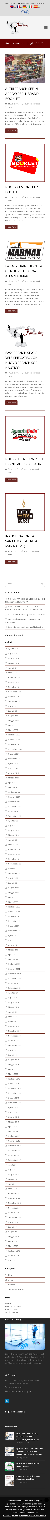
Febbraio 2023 (14, 849)
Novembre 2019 (14, 1036)
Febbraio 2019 (14, 1079)
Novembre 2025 (14, 691)
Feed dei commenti (13, 1309)
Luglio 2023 (12, 825)
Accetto (7, 1515)
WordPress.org (11, 1312)
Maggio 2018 (13, 1122)
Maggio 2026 (13, 663)
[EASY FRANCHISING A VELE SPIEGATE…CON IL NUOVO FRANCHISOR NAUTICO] (25, 346)
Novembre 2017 (14, 1150)
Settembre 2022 (14, 873)
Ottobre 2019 (13, 1040)
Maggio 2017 (13, 1179)
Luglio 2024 (12, 768)
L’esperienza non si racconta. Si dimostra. (25, 627)
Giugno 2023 (13, 830)
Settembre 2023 (14, 816)
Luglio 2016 (12, 1227)
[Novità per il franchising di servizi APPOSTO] (9, 1467)
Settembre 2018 (14, 1102)
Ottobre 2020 (13, 983)
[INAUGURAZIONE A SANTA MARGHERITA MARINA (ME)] (25, 529)
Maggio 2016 (13, 1236)
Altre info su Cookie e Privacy (32, 1515)
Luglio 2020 (12, 997)
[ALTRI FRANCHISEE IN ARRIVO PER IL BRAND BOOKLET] (25, 82)
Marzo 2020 (13, 1016)
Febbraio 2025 (14, 735)
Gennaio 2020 (14, 1026)
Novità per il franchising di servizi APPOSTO (26, 614)
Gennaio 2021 (14, 969)
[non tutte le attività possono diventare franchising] (9, 1481)
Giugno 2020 (13, 1002)
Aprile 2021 (12, 954)
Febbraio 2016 (14, 1251)
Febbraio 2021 (14, 964)
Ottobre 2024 (13, 754)
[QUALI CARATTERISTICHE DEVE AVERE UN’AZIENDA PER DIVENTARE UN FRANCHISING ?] (9, 1452)
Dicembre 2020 (14, 973)
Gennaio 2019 (14, 1083)
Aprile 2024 (12, 782)
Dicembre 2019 (14, 1031)
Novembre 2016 (14, 1208)
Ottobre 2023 (13, 811)
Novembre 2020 (14, 978)
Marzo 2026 (13, 672)
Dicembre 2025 (14, 687)
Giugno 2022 (13, 887)
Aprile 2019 (12, 1069)
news (10, 107)
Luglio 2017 (12, 1169)
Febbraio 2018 (14, 1136)
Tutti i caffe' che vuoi (16, 1289)
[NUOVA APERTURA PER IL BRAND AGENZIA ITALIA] (25, 452)
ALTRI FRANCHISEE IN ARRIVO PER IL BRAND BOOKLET (22, 93)
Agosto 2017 (13, 1165)
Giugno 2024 (13, 773)
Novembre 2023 (14, 806)
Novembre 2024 (14, 749)
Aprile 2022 (12, 897)
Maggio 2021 (13, 950)
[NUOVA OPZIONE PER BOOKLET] (25, 180)
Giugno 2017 (13, 1174)
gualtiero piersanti (32, 104)
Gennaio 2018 (14, 1141)
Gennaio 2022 (14, 911)
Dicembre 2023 (14, 801)
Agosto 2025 (13, 706)
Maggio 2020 (13, 1007)
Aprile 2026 (12, 668)
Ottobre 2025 (13, 696)
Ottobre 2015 (13, 1255)
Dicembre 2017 (14, 1145)
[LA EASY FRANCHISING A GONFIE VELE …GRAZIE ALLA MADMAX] (25, 259)
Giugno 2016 (13, 1231)
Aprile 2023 (12, 840)
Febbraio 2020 (14, 1021)
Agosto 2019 (13, 1050)
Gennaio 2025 (14, 739)
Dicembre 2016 (14, 1203)
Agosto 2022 (13, 878)
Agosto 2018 (13, 1107)
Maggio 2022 (13, 892)
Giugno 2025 (13, 715)
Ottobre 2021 (13, 926)
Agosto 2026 (13, 648)
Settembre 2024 (14, 758)
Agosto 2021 (13, 935)
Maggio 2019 (13, 1064)
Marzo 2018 (13, 1131)
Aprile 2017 (12, 1184)
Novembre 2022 (14, 864)
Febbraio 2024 (14, 792)
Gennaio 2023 (14, 854)
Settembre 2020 (14, 988)
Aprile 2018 (12, 1126)
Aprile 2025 (12, 725)
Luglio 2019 (12, 1055)
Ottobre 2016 (13, 1212)
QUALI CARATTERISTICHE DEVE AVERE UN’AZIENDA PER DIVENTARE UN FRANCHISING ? (29, 1451)
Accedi (8, 1303)
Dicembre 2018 (14, 1088)
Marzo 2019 (13, 1074)
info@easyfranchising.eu (20, 1391)
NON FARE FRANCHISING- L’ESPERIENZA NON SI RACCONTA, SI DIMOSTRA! (27, 1436)
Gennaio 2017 (14, 1198)
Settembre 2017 (14, 1160)
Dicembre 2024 (14, 744)
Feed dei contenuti (13, 1306)
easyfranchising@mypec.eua (32, 3)
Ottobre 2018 (13, 1098)
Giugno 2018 (13, 1117)
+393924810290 (15, 1387)
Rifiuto (15, 1515)
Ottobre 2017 (13, 1155)
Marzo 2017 (13, 1188)
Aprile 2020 (12, 1012)
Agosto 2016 (13, 1222)
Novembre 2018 (14, 1093)
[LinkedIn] (7, 1401)
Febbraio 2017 (14, 1193)
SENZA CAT (13, 1284)
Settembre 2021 (14, 930)
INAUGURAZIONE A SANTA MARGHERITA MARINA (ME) (21, 541)
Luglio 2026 (12, 653)
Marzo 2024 (13, 787)
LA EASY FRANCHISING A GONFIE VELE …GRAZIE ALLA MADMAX (23, 271)
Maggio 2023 (13, 835)
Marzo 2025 (13, 730)
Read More (11, 130)
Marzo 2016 (13, 1246)
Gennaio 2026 (14, 682)
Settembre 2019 (14, 1045)
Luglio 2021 (12, 940)
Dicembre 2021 (14, 916)
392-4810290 (10, 3)
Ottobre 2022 (13, 868)
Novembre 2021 (14, 921)
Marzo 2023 (13, 844)
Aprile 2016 (12, 1241)
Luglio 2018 (12, 1112)
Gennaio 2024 (14, 797)
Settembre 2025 (14, 701)
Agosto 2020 (13, 993)
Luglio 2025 (12, 711)
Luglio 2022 (12, 883)
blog (10, 1275)
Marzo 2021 (13, 959)
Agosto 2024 (13, 763)
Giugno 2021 (13, 945)
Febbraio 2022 (14, 907)
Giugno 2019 (13, 1059)
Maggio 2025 (13, 720)
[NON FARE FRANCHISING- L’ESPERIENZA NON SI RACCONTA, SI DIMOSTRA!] (9, 1436)
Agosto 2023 (13, 821)
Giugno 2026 (13, 658)
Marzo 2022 (13, 902)
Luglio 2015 (12, 1260)
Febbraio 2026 (14, 677)
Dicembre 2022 (14, 859)
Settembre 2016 (14, 1217)
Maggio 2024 (13, 778)
